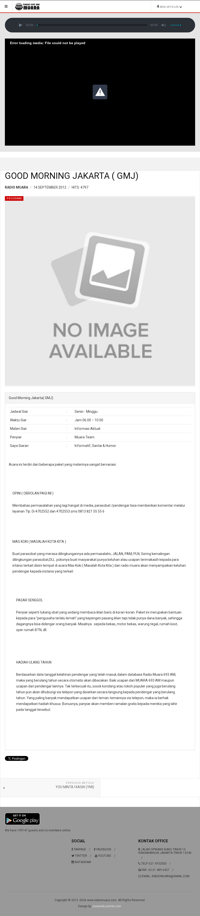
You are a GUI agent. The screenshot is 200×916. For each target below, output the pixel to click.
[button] (20, 25)
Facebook (103, 849)
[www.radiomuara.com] (27, 6)
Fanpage (79, 849)
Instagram (82, 862)
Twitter (80, 855)
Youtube (104, 855)
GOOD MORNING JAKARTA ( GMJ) (72, 176)
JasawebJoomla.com (106, 906)
